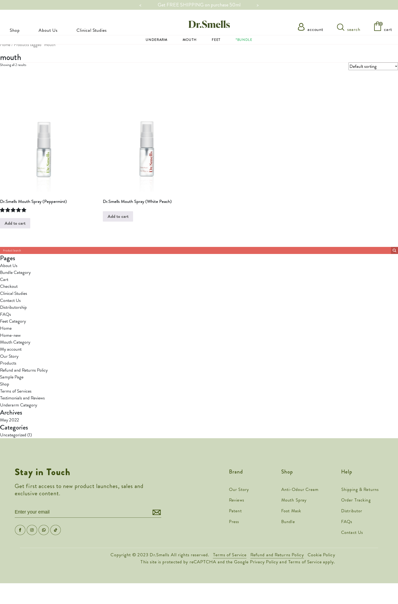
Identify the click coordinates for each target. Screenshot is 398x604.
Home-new (10, 335)
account (314, 29)
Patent (235, 511)
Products (8, 363)
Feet (216, 39)
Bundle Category (15, 272)
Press (234, 522)
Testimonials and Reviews (22, 397)
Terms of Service (229, 554)
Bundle (288, 522)
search (353, 29)
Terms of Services (16, 391)
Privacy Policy (264, 561)
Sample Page (11, 376)
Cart (4, 279)
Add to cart (15, 223)
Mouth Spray (294, 500)
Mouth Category (15, 342)
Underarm (156, 39)
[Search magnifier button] (394, 250)
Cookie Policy (321, 554)
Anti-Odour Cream (300, 489)
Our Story (9, 356)
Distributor (351, 511)
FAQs (5, 314)
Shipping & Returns (360, 489)
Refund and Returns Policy (24, 370)
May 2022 (9, 419)
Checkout (9, 286)
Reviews (236, 500)
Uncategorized (13, 434)
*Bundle (244, 39)
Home (5, 44)
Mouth (190, 39)
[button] (13, 210)
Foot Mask (291, 511)
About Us (48, 30)
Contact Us (10, 300)
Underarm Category (18, 404)
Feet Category (13, 321)
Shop (15, 30)
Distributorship (13, 307)
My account (11, 349)
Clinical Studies (91, 30)
